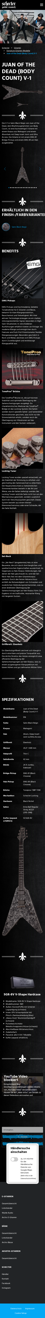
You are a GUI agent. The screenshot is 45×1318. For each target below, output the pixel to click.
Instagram (6, 1287)
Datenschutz (16, 1308)
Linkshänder (7, 1208)
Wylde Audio (7, 1212)
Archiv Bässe (7, 1242)
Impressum (29, 1308)
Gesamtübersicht (9, 1203)
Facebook (6, 1283)
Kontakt (5, 1278)
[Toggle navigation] (41, 5)
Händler (5, 1274)
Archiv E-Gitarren (9, 1217)
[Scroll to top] (40, 1311)
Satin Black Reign (19, 226)
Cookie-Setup (20, 1313)
